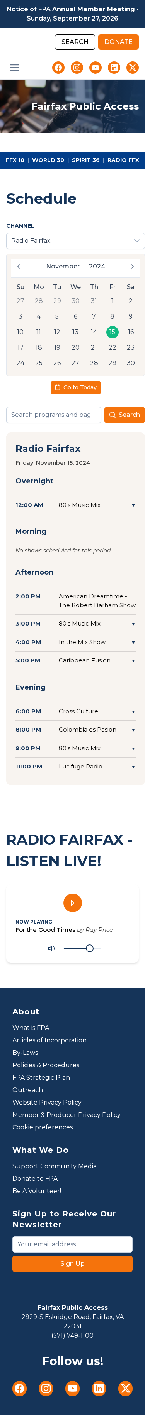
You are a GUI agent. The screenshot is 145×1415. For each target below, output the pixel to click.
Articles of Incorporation (49, 1040)
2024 (97, 266)
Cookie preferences (42, 1127)
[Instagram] (77, 67)
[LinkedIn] (114, 67)
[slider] (90, 948)
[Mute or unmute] (51, 948)
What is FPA (30, 1028)
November (63, 266)
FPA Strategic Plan (41, 1077)
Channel (20, 225)
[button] (14, 67)
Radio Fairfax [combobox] (31, 240)
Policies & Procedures (45, 1065)
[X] (132, 67)
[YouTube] (95, 67)
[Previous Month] (19, 266)
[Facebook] (58, 67)
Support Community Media (54, 1166)
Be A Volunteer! (36, 1191)
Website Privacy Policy (47, 1102)
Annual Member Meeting (93, 9)
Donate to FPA (35, 1178)
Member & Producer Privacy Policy (66, 1115)
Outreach (27, 1090)
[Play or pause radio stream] (72, 903)
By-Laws (25, 1052)
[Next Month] (132, 266)
